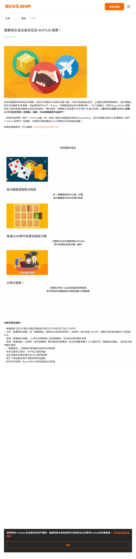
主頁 (7, 18)
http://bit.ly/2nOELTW (46, 126)
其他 (23, 18)
